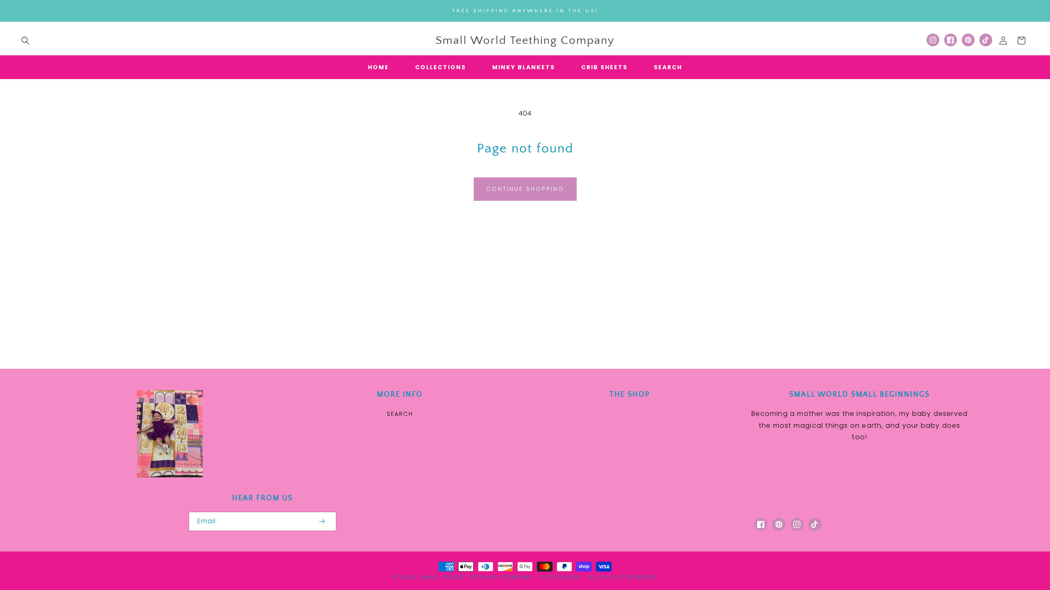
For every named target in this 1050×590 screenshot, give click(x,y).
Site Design (561, 577)
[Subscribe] (321, 521)
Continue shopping (525, 189)
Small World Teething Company (476, 577)
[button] (25, 41)
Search (400, 414)
